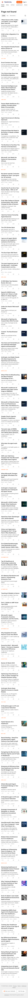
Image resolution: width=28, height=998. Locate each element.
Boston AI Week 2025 (8, 663)
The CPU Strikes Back (8, 227)
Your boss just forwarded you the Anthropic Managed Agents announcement (10, 344)
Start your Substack (10, 991)
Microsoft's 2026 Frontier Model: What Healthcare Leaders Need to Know (9, 504)
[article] (14, 25)
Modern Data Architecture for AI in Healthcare (9, 837)
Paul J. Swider (8, 28)
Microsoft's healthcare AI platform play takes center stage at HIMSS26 (9, 389)
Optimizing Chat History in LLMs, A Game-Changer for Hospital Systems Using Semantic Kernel (9, 675)
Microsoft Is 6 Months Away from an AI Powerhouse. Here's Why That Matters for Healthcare (10, 404)
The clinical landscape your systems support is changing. (10, 549)
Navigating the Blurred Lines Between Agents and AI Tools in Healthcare (10, 753)
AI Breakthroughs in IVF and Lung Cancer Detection (10, 706)
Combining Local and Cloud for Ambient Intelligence (9, 726)
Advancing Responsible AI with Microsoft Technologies (9, 607)
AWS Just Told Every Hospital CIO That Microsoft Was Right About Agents (10, 457)
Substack (6, 995)
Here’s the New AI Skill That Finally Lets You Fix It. (10, 192)
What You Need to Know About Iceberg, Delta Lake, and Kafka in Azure (9, 841)
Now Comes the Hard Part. (8, 163)
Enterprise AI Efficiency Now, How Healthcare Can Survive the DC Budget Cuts (10, 768)
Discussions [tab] (12, 15)
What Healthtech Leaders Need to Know (9, 801)
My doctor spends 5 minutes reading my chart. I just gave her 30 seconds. (10, 175)
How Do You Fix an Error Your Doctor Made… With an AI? (10, 189)
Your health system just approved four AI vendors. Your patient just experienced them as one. (9, 77)
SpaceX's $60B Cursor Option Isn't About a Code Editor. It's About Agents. (9, 294)
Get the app (21, 991)
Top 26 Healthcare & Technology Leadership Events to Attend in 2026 (9, 563)
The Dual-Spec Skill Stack (9, 252)
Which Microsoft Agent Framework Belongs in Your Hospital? (9, 785)
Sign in (25, 2)
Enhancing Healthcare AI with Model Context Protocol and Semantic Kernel (10, 868)
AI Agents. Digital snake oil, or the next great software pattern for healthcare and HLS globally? (10, 958)
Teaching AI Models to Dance (10, 593)
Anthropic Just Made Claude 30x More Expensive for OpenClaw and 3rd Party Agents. (10, 359)
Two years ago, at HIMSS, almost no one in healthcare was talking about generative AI (10, 430)
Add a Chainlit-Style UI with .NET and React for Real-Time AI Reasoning (9, 855)
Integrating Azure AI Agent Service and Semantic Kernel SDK (10, 968)
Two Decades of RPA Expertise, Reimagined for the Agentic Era (9, 828)
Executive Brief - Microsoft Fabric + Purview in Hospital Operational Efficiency (10, 647)
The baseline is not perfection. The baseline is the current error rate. (10, 136)
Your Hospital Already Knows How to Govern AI (10, 47)
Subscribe (19, 2)
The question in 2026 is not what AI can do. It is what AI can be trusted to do (10, 420)
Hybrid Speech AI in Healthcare (7, 722)
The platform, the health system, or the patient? (10, 447)
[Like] (2, 43)
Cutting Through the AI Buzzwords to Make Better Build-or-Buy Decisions (10, 758)
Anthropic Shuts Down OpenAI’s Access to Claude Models (9, 690)
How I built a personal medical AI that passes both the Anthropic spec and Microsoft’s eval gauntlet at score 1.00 (10, 255)
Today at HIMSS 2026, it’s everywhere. (7, 435)
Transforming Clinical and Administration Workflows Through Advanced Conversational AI (10, 916)
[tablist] (8, 15)
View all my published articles (8, 335)
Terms (19, 986)
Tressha (9, 609)
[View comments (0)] (8, 30)
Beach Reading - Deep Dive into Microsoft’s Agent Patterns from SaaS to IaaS (9, 739)
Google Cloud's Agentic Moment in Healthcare (8, 417)
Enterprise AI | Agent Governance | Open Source (10, 122)
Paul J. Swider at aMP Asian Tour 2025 (9, 603)
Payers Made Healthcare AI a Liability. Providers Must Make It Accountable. (10, 105)
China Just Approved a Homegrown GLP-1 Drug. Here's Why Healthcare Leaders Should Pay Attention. (9, 531)
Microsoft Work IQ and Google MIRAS (9, 581)
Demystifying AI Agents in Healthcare (8, 943)
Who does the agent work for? (9, 444)
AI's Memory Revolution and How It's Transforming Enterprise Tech (10, 577)
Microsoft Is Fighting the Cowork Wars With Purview (9, 320)
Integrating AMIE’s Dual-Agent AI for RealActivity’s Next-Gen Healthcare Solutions (9, 912)
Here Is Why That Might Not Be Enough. (9, 323)
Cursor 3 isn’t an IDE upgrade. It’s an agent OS (9, 298)
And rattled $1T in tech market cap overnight (10, 637)
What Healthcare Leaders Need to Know (9, 710)
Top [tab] (7, 15)
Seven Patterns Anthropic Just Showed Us (8, 311)
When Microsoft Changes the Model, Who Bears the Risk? (9, 475)
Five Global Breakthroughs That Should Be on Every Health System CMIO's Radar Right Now (10, 545)
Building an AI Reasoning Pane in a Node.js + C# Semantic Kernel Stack (9, 851)
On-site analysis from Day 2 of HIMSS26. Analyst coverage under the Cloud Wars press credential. (10, 393)
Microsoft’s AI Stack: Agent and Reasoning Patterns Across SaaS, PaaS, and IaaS (9, 743)
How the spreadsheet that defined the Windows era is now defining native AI (10, 65)
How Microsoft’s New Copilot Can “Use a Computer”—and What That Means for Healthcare (10, 824)
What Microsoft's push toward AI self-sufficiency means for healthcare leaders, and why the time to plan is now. (9, 479)
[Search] (25, 15)
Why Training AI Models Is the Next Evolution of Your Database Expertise (9, 883)
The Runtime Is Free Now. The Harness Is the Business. (10, 145)
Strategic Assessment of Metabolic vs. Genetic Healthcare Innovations (9, 811)
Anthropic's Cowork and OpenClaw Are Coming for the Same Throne (9, 489)
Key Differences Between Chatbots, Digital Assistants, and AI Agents (10, 939)
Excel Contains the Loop (8, 62)
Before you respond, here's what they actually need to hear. (9, 349)
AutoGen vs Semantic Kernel (8, 789)
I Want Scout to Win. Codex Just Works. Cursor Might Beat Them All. (9, 21)
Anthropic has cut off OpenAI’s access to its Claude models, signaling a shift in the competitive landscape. (10, 694)
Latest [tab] (3, 15)
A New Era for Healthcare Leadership (7, 651)
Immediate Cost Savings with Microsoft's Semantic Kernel (8, 772)
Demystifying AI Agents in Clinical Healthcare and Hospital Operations (9, 953)
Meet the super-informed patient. (9, 285)
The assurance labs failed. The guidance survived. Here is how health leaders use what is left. (9, 38)
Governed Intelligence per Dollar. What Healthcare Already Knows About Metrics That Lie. (9, 87)
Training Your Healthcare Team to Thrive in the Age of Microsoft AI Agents (10, 926)
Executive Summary (6, 815)
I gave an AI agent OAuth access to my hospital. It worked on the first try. (9, 240)
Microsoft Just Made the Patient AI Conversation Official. (9, 159)
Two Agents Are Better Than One (9, 595)
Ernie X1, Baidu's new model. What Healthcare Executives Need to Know (10, 897)
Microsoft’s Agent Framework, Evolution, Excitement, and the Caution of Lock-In (10, 617)
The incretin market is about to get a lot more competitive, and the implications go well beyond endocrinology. (10, 535)
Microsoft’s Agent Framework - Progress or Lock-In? (9, 621)
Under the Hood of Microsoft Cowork (10, 307)
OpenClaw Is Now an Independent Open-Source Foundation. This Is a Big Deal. (10, 521)
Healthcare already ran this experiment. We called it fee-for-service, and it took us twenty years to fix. (10, 92)
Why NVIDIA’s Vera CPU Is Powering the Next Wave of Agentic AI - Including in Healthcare (10, 230)
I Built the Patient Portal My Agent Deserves (9, 215)
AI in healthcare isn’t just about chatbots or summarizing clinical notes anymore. (9, 873)
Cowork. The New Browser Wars (9, 332)
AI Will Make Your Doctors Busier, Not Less (9, 282)
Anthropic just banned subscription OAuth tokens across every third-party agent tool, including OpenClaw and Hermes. (10, 363)
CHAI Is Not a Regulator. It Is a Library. (10, 35)
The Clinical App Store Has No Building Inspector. (9, 74)
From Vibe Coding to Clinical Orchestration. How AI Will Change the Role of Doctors (10, 202)
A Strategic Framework (7, 930)
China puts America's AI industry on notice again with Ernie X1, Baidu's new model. (10, 902)
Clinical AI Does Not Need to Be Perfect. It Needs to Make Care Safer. (10, 132)
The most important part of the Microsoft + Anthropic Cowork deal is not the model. (9, 265)
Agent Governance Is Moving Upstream (10, 118)
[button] (2, 5)
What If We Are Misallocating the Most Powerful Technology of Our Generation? (10, 376)
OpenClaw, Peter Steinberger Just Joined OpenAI (10, 517)
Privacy (15, 986)
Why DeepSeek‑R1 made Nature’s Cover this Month (9, 633)
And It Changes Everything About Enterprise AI (9, 494)
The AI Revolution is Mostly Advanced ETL (8, 887)
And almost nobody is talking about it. (10, 269)
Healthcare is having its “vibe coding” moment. (8, 206)
